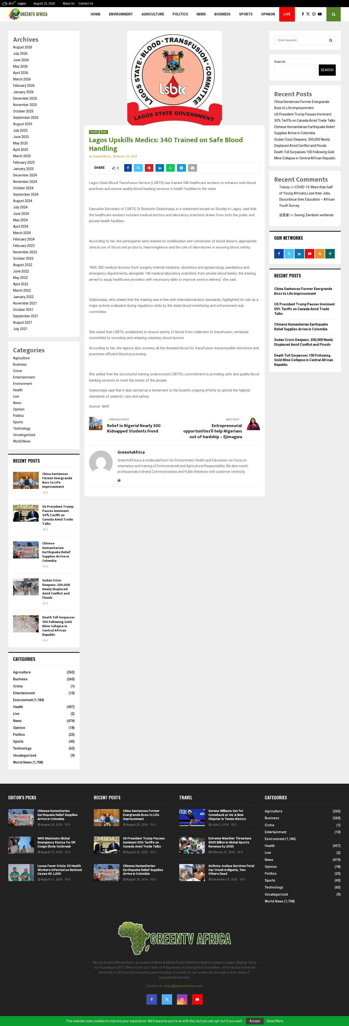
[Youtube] (321, 14)
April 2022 (20, 284)
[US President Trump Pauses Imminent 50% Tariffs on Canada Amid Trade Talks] (26, 513)
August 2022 (22, 265)
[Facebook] (304, 14)
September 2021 (25, 316)
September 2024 (25, 194)
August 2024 (22, 201)
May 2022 (20, 278)
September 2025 (25, 118)
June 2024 (21, 214)
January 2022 (23, 297)
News (201, 14)
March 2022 (22, 290)
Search (279, 62)
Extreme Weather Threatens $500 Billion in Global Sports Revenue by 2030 (229, 842)
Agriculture (152, 14)
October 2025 (23, 111)
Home (95, 14)
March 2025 (22, 156)
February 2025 (24, 162)
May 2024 (20, 220)
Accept (255, 1021)
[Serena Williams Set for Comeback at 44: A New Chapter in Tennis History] (192, 817)
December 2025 (25, 98)
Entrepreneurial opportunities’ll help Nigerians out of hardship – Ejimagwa (212, 431)
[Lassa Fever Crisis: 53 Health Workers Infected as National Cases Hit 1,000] (21, 872)
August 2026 (22, 47)
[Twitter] (309, 14)
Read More (275, 1021)
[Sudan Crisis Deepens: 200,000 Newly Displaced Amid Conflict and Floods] (26, 586)
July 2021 (20, 329)
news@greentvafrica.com (183, 986)
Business (222, 14)
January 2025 (23, 169)
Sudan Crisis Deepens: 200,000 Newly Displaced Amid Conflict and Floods (56, 589)
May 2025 (20, 143)
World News (22, 441)
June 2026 (21, 60)
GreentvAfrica (102, 156)
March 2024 (22, 233)
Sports (246, 14)
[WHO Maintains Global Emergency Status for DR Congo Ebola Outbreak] (21, 845)
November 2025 (25, 105)
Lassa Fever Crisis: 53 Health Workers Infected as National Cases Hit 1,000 (60, 870)
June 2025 (21, 137)
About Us (69, 3)
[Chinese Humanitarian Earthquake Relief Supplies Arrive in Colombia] (26, 549)
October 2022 (23, 258)
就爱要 (284, 215)
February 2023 (24, 246)
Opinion (268, 14)
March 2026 (22, 79)
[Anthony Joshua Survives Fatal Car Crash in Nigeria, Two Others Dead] (192, 872)
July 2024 (20, 207)
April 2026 (20, 73)
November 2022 (25, 252)
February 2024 (24, 239)
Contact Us (86, 3)
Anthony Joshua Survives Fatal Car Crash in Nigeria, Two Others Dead (231, 870)
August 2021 (22, 322)
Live (286, 14)
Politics (180, 14)
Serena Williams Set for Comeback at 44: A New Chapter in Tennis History (227, 815)
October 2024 (23, 188)
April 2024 (20, 226)
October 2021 (23, 310)
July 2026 (20, 53)
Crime (17, 371)
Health (94, 132)
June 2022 (21, 271)
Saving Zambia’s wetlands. (314, 215)
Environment (121, 14)
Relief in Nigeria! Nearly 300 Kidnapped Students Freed (133, 428)
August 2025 (22, 124)
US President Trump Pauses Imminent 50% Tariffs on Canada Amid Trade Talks (57, 515)
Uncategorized (24, 435)
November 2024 (25, 182)
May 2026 (20, 66)
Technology (21, 428)
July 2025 (20, 130)
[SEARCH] (331, 40)
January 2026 (23, 92)
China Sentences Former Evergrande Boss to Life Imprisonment (57, 480)
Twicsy (284, 187)
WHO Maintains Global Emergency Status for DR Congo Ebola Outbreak (56, 842)
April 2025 (20, 150)
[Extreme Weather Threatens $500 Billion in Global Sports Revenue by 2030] (192, 845)
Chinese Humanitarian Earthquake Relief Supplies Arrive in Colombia (56, 552)
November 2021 (25, 303)
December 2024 (25, 175)
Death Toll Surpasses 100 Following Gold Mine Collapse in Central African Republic (58, 626)
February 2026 (24, 85)
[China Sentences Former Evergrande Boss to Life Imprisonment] (26, 480)
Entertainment (24, 377)
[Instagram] (315, 14)
